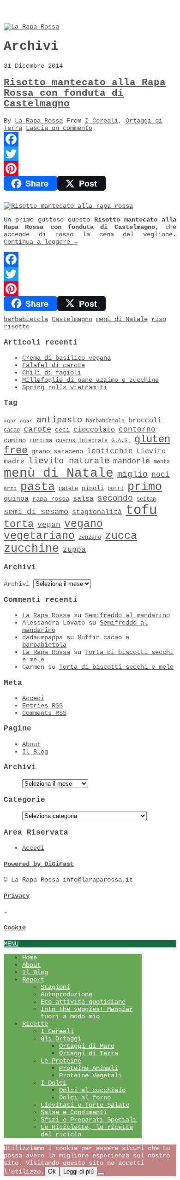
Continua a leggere (41, 241)
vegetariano (39, 536)
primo (144, 487)
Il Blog (35, 751)
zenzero (89, 537)
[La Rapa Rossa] (31, 26)
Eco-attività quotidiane (83, 1001)
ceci (62, 429)
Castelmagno (72, 319)
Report (33, 979)
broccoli (145, 420)
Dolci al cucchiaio (92, 1090)
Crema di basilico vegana (66, 358)
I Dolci (53, 1083)
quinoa (16, 498)
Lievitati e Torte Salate (85, 1105)
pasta (37, 487)
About (31, 744)
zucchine (31, 548)
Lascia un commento (59, 128)
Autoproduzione (66, 994)
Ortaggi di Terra (88, 1053)
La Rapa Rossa (39, 120)
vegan (48, 525)
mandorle (131, 461)
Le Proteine (61, 1060)
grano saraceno (57, 451)
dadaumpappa (42, 637)
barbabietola (26, 319)
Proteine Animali (88, 1068)
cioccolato (94, 429)
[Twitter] (90, 153)
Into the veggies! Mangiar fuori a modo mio (87, 1012)
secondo (115, 498)
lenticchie (110, 451)
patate (68, 488)
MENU (11, 943)
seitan (146, 499)
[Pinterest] (90, 168)
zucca (121, 536)
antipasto (59, 420)
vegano (83, 524)
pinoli (93, 488)
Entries (42, 705)
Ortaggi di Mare (86, 1046)
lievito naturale (68, 461)
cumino (15, 440)
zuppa (74, 550)
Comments (44, 713)
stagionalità (97, 512)
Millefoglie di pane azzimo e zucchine (90, 380)
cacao (12, 430)
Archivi (17, 584)
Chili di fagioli (51, 372)
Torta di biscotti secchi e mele (116, 667)
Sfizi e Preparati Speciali (89, 1119)
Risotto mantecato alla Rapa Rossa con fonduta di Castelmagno (85, 93)
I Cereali (101, 120)
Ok (52, 1171)
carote (37, 429)
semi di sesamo (36, 512)
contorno (137, 430)
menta (162, 462)
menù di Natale (122, 319)
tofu (141, 510)
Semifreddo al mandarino (127, 615)
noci (160, 475)
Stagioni (55, 987)
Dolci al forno (85, 1097)
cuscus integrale (82, 441)
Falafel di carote (53, 365)
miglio (132, 474)
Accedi (33, 698)
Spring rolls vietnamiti (64, 387)
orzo (10, 488)
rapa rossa (50, 499)
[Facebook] (90, 139)
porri (116, 488)
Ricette (35, 1024)
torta (19, 524)
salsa (83, 498)
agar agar (18, 421)
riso (158, 319)
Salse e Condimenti (74, 1112)
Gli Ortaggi (61, 1038)
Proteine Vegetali (90, 1075)
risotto (17, 326)
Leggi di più (78, 1171)
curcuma (41, 441)
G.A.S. (121, 441)
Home (29, 957)
